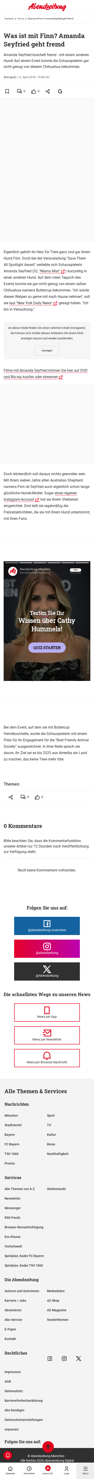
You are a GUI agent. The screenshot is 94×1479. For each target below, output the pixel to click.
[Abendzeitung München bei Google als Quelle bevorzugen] (60, 91)
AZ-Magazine (56, 1310)
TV (49, 1125)
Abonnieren (13, 1310)
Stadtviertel (13, 1125)
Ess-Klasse (13, 1237)
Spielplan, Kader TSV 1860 (24, 1265)
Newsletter (13, 1198)
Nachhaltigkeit (57, 1154)
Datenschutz (14, 1391)
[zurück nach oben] (48, 1447)
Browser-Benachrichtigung (24, 1227)
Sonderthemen (57, 1320)
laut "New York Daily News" (30, 303)
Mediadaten (56, 1291)
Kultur (51, 1134)
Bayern (10, 1134)
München (11, 1115)
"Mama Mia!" (49, 271)
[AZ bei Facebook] (50, 1358)
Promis (20, 18)
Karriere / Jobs (15, 1300)
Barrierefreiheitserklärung (24, 1400)
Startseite (9, 18)
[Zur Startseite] (47, 10)
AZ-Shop (53, 1300)
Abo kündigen (14, 1410)
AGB (8, 1381)
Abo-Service (13, 1320)
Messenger (13, 1208)
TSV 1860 (11, 1154)
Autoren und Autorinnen (22, 1291)
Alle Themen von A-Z (20, 1189)
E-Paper (10, 1329)
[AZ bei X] (78, 1358)
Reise (51, 1144)
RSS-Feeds (12, 1217)
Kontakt (10, 1339)
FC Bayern (12, 1144)
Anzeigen (47, 350)
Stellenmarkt (56, 1189)
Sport (51, 1115)
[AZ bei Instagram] (64, 1358)
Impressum (13, 1372)
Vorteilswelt (13, 1246)
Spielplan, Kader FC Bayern (24, 1256)
